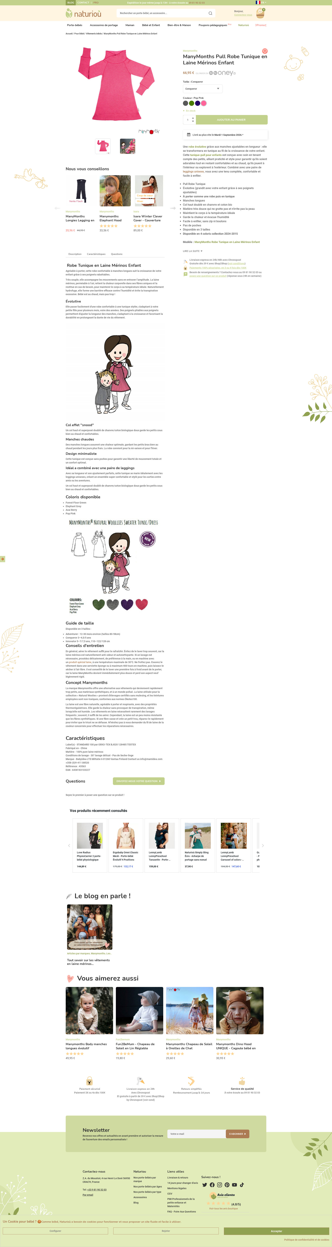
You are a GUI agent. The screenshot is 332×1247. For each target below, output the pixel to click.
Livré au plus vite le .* (217, 134)
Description (74, 254)
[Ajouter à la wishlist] (265, 51)
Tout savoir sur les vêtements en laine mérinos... (88, 962)
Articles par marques (78, 953)
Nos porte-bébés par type (147, 1192)
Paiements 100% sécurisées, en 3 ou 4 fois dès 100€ (218, 267)
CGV (169, 1193)
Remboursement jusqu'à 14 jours (191, 1092)
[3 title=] (108, 226)
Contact (83, 2)
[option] (81, 204)
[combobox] (203, 88)
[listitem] (90, 845)
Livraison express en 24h (141, 1089)
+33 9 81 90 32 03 (97, 1189)
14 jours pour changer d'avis (182, 1183)
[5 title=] (115, 226)
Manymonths (98, 953)
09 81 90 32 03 (197, 2)
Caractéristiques (96, 254)
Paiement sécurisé (89, 1089)
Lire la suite (191, 251)
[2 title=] (105, 226)
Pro (96, 2)
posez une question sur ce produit (208, 276)
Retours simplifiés (191, 1089)
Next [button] (173, 208)
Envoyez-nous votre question (137, 781)
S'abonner (236, 1134)
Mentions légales (176, 1188)
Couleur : (193, 98)
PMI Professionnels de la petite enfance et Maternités (181, 1203)
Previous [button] (57, 208)
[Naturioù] (83, 13)
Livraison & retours (177, 1177)
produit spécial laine (80, 662)
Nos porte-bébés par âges (147, 1186)
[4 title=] (112, 226)
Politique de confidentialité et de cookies (306, 1239)
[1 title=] (101, 226)
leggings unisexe (193, 171)
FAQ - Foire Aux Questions (181, 1211)
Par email (88, 1194)
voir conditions (236, 263)
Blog (70, 2)
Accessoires (140, 1197)
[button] (69, 845)
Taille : (193, 81)
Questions (116, 254)
